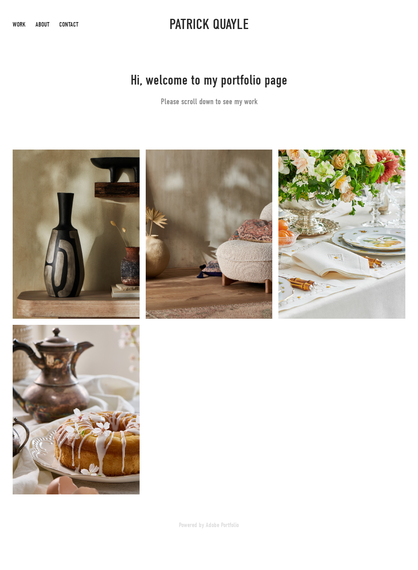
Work (19, 24)
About (42, 24)
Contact (68, 24)
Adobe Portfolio (222, 525)
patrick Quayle (209, 24)
